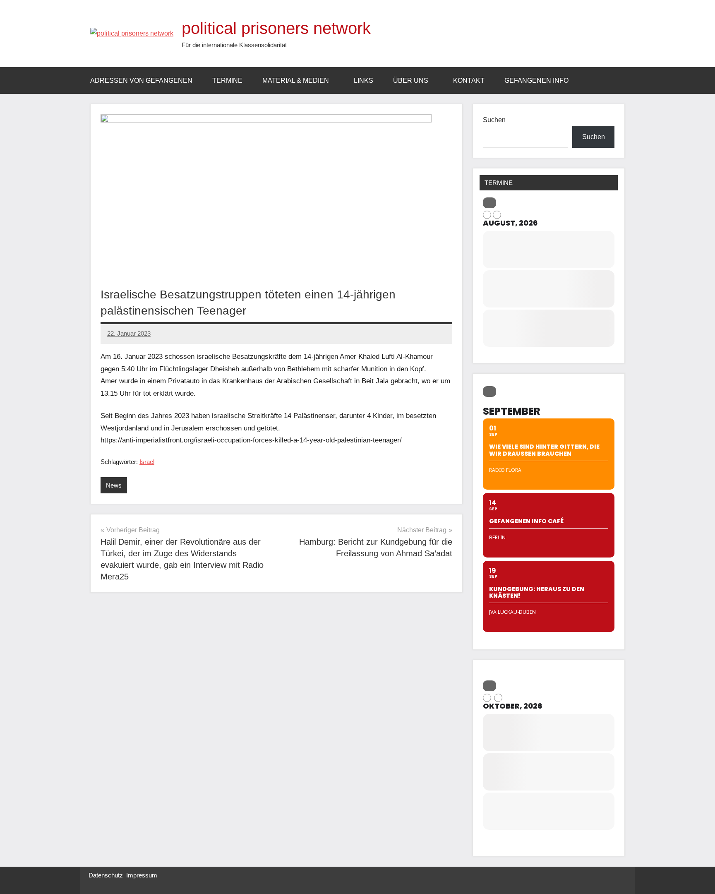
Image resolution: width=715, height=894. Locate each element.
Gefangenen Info (536, 80)
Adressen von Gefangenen (141, 80)
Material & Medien (295, 80)
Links (363, 80)
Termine (227, 80)
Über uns (410, 80)
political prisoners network (276, 28)
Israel (146, 461)
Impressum (141, 875)
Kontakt (469, 80)
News (114, 485)
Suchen (494, 119)
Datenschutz (106, 875)
